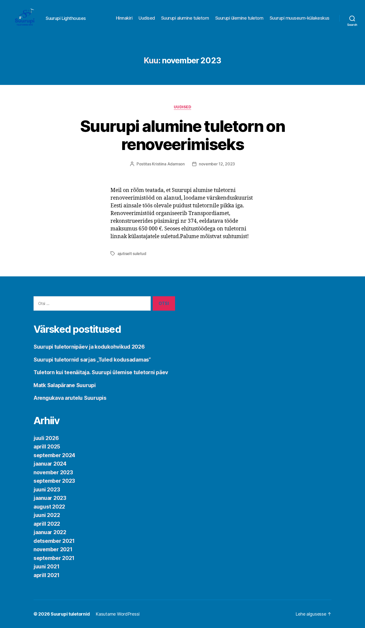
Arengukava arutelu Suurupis (70, 398)
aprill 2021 (47, 575)
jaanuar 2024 (50, 464)
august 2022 (49, 507)
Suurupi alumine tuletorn (185, 18)
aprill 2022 (47, 524)
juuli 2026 (46, 438)
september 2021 (54, 558)
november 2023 (53, 472)
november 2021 (53, 549)
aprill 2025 (47, 446)
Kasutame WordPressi (118, 614)
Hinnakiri (124, 18)
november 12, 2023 (217, 163)
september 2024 (54, 455)
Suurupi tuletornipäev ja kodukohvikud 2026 (89, 347)
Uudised (147, 18)
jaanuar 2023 (50, 498)
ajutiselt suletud (131, 253)
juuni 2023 (47, 489)
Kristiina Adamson (168, 163)
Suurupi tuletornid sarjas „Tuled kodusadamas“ (92, 360)
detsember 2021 (54, 541)
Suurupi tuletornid (70, 614)
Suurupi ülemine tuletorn (239, 18)
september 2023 (54, 481)
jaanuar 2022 (50, 532)
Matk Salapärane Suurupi (65, 385)
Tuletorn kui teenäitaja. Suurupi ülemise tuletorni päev (101, 372)
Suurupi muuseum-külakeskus (299, 18)
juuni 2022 (47, 515)
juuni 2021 (46, 566)
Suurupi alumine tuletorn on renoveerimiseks (182, 135)
